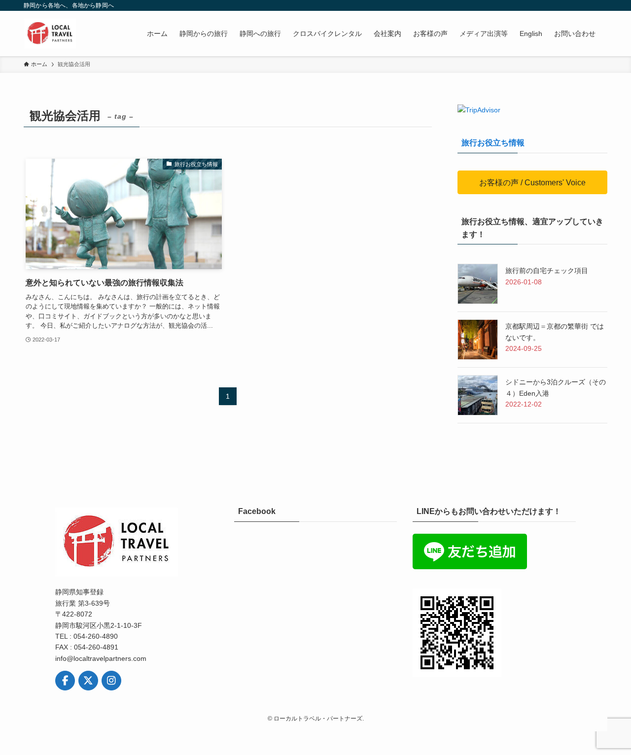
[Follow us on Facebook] (65, 680)
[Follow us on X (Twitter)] (88, 680)
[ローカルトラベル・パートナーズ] (50, 33)
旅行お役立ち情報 (493, 142)
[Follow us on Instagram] (111, 680)
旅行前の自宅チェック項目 (546, 271)
